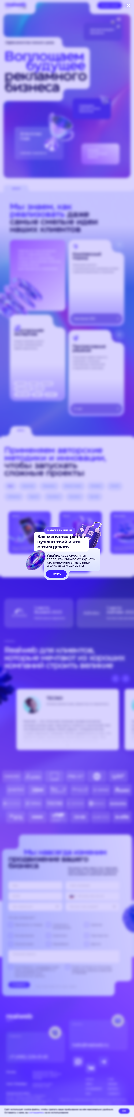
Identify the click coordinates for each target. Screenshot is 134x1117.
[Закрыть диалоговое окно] (128, 5)
